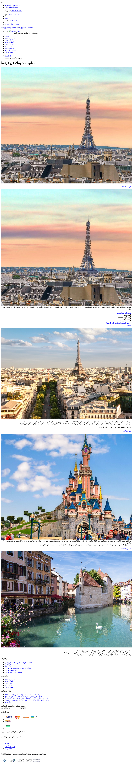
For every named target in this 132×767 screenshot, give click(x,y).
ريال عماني (13, 20)
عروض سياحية (10, 679)
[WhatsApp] (1, 2)
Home (7, 36)
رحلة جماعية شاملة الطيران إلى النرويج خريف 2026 (22, 694)
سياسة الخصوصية (10, 748)
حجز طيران (9, 52)
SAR (6, 18)
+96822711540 (14, 15)
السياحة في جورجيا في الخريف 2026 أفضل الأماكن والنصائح (25, 696)
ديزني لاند (8, 666)
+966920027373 (16, 11)
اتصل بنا (7, 743)
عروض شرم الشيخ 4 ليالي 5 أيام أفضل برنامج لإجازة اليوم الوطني (27, 700)
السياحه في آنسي (11, 664)
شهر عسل (8, 683)
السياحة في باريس (11, 670)
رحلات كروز (9, 685)
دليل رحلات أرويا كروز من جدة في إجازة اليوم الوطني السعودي (26, 698)
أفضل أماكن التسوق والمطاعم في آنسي (18, 662)
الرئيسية (8, 56)
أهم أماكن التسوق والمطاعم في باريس (18, 668)
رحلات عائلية (9, 681)
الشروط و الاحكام (10, 747)
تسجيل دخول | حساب (12, 24)
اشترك (23, 708)
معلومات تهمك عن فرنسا (13, 672)
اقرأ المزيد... (9, 702)
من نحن (7, 745)
